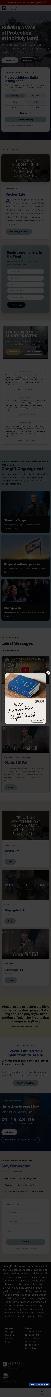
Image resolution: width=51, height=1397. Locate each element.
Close (48, 673)
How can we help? (37, 1384)
